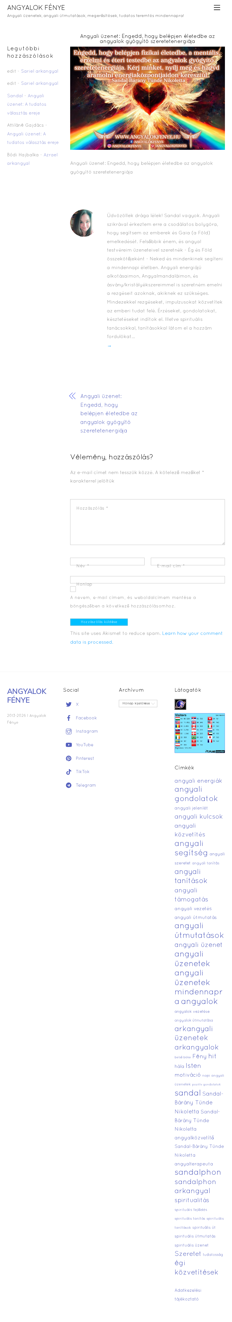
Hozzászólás (92, 508)
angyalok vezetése (192, 1012)
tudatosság (213, 1255)
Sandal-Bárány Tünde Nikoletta (199, 1103)
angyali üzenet (199, 945)
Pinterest (84, 759)
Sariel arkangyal (39, 71)
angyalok (199, 1002)
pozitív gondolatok (206, 1084)
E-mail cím (171, 566)
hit (212, 1057)
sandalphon (198, 1172)
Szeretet (188, 1254)
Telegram (85, 785)
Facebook (85, 718)
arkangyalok (197, 1047)
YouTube (83, 745)
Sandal (15, 96)
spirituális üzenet (192, 1245)
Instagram (86, 732)
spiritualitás (192, 1200)
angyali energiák (198, 781)
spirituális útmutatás (195, 1236)
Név (82, 566)
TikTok (82, 772)
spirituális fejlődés (191, 1210)
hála (179, 1066)
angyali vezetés (193, 909)
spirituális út (204, 1228)
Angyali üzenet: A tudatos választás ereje (26, 104)
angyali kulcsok (199, 817)
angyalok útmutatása (194, 1020)
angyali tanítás (205, 863)
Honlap (84, 585)
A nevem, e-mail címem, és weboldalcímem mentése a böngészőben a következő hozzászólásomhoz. (133, 602)
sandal (188, 1093)
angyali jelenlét (191, 808)
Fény (199, 1056)
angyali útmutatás (196, 918)
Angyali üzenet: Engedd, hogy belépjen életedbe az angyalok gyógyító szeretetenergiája (147, 39)
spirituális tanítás (190, 1219)
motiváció (188, 1075)
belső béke (183, 1057)
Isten (193, 1066)
